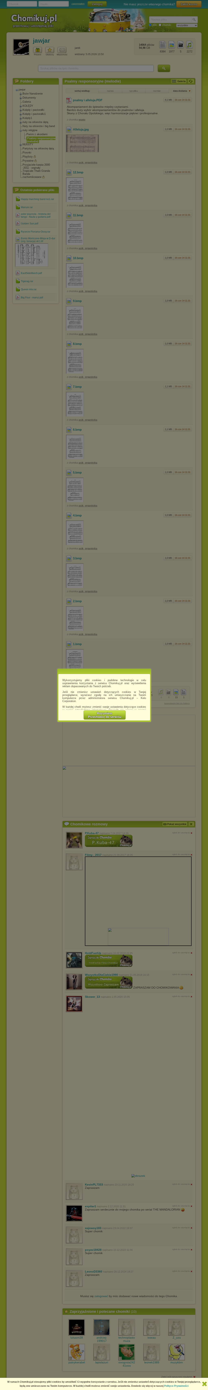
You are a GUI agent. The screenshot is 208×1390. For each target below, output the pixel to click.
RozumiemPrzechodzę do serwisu (104, 715)
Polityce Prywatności (176, 1386)
